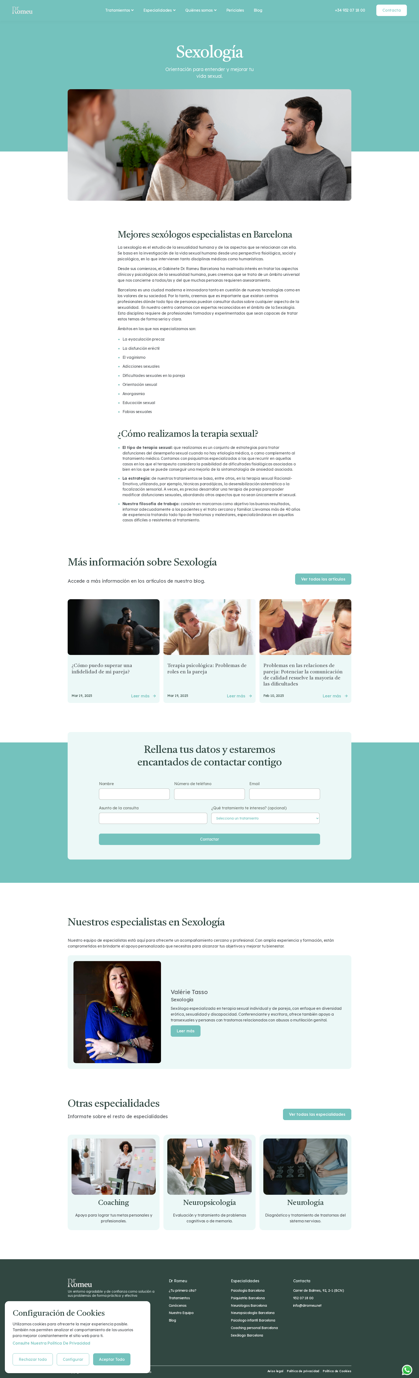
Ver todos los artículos (323, 579)
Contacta (391, 10)
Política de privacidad (303, 1371)
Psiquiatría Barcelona (248, 1298)
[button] (119, 10)
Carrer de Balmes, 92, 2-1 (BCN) (318, 1290)
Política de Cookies (337, 1371)
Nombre (106, 783)
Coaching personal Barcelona (254, 1328)
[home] (22, 10)
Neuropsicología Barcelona (252, 1313)
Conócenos (178, 1305)
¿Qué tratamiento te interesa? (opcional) (249, 808)
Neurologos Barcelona (249, 1305)
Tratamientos (179, 1298)
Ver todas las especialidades (317, 1114)
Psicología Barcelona (248, 1290)
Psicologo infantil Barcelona (253, 1320)
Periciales (235, 10)
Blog (258, 10)
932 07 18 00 (303, 1298)
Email (254, 783)
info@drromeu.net (307, 1305)
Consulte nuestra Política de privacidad (51, 1343)
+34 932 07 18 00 (350, 10)
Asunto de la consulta (119, 808)
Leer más (185, 1030)
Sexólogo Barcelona (247, 1335)
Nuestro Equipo (181, 1313)
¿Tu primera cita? (182, 1290)
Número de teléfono (192, 783)
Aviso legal (275, 1371)
